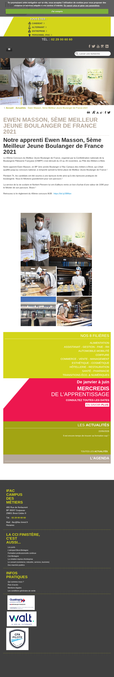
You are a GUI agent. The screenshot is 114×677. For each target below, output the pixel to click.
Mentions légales (15, 588)
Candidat (37, 23)
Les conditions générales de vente (21, 591)
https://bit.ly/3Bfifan (62, 193)
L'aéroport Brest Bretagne (18, 550)
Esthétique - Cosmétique (90, 362)
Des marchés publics (16, 565)
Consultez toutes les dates (87, 400)
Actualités (21, 107)
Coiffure (102, 354)
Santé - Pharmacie (95, 370)
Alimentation (99, 342)
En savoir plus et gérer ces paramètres (81, 5)
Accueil (10, 107)
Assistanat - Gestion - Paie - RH (86, 346)
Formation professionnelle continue (22, 553)
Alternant (38, 27)
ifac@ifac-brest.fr (20, 522)
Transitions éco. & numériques (86, 375)
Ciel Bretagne (13, 556)
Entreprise (38, 31)
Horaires (10, 525)
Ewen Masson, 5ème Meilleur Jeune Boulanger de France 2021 (50, 126)
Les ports (11, 547)
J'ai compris (57, 11)
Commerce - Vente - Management (85, 358)
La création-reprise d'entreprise (20, 559)
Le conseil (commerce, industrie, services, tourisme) (28, 562)
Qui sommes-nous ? (16, 582)
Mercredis (93, 388)
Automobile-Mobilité (93, 350)
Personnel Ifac (41, 35)
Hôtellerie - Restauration (89, 366)
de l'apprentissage (80, 394)
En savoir (97, 404)
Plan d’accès (13, 585)
